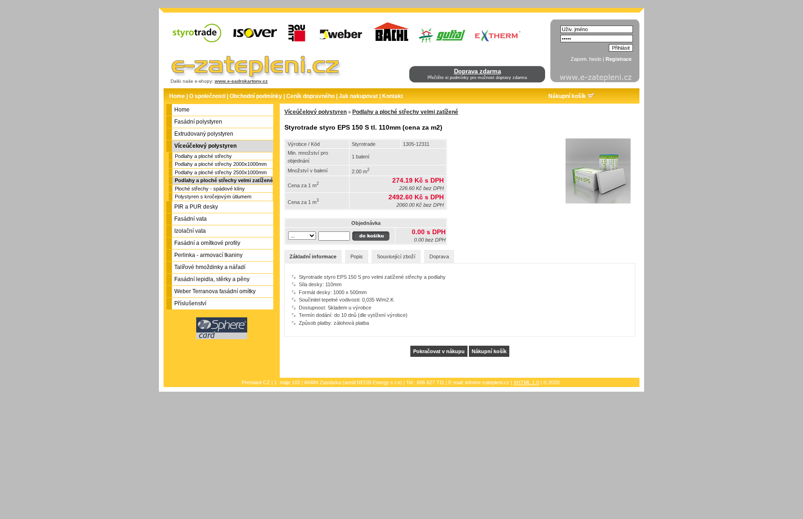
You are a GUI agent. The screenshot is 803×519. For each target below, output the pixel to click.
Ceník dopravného (310, 96)
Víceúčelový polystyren (315, 112)
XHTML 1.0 (526, 382)
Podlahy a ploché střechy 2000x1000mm (221, 164)
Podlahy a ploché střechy (203, 156)
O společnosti (207, 96)
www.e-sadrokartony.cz (241, 81)
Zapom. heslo (586, 59)
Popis (356, 256)
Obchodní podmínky (256, 96)
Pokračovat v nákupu (439, 351)
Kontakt (392, 96)
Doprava (439, 256)
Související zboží (396, 256)
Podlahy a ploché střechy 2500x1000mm (221, 172)
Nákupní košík (567, 96)
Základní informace (313, 256)
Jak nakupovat (358, 96)
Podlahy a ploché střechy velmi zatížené (224, 180)
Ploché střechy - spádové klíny (210, 188)
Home (177, 96)
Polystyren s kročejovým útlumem (213, 196)
